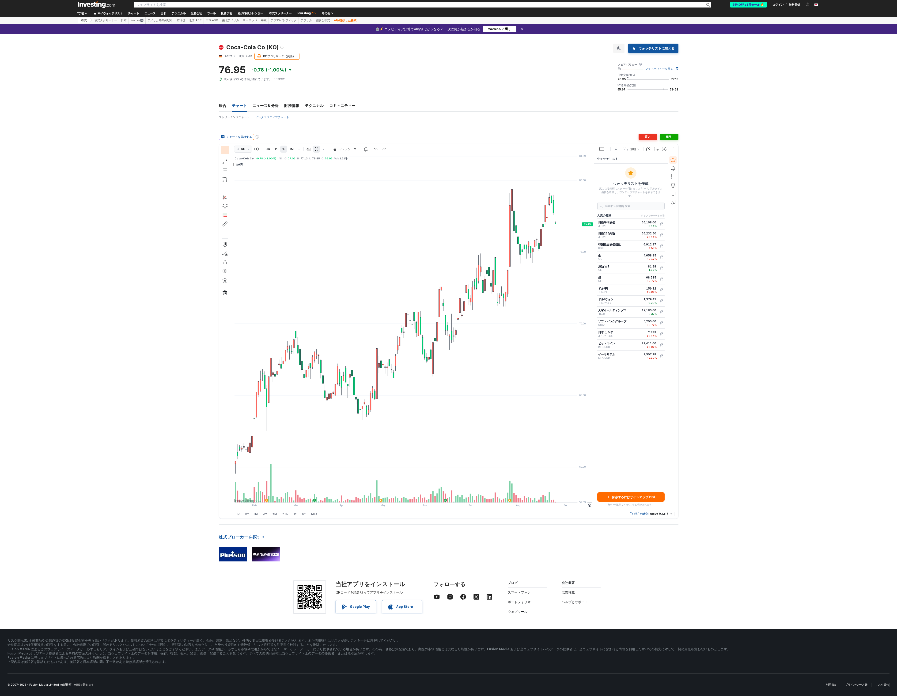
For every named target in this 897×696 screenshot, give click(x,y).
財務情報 (291, 105)
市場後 (181, 20)
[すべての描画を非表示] (225, 271)
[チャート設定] (664, 149)
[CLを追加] (661, 268)
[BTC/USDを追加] (661, 345)
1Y (295, 513)
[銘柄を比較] (256, 149)
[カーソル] (225, 150)
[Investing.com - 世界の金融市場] (96, 4)
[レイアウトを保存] (615, 149)
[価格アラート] (365, 149)
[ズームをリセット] (425, 496)
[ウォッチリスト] (673, 160)
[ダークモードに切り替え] (656, 149)
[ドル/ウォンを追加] (661, 301)
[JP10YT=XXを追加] (661, 334)
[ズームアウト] (400, 496)
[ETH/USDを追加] (661, 356)
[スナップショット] (648, 149)
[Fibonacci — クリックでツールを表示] (225, 188)
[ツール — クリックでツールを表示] (225, 224)
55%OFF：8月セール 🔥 (748, 4)
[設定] (589, 505)
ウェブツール (517, 611)
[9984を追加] (661, 323)
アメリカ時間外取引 (160, 20)
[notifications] (807, 4)
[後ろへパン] (412, 496)
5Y (304, 513)
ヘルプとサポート (575, 602)
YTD (285, 513)
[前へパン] (419, 496)
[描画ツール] (232, 331)
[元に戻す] (376, 149)
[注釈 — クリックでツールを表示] (225, 233)
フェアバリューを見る (659, 69)
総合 (222, 105)
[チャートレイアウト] (603, 149)
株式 (84, 20)
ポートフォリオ (519, 602)
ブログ (513, 583)
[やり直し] (383, 149)
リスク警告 (882, 684)
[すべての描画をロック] (225, 262)
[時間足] (299, 149)
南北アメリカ (230, 20)
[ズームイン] (406, 496)
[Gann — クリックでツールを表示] (225, 197)
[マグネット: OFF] (225, 244)
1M (292, 149)
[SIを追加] (661, 279)
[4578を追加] (661, 312)
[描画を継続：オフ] (225, 253)
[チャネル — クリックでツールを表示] (225, 170)
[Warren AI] (673, 202)
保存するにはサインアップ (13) (633, 497)
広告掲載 (568, 592)
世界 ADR (195, 20)
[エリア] (308, 149)
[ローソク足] (316, 149)
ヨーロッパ (250, 20)
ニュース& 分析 (266, 105)
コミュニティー (342, 105)
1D (283, 149)
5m (267, 149)
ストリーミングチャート (234, 117)
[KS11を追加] (661, 246)
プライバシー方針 (856, 684)
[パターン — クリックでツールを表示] (225, 206)
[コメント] (673, 193)
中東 (264, 20)
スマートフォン (519, 592)
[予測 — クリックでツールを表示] (225, 215)
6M (275, 513)
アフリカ (306, 20)
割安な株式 (323, 20)
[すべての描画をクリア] (225, 293)
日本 (124, 20)
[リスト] (673, 177)
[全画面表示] (671, 149)
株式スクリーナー (280, 13)
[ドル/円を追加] (661, 290)
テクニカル (314, 105)
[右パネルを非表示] (592, 331)
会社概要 (568, 583)
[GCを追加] (661, 257)
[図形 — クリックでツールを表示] (225, 179)
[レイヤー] (225, 281)
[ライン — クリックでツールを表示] (225, 161)
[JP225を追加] (661, 224)
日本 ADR (212, 20)
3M (265, 513)
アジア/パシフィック (284, 20)
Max (314, 513)
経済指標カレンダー (250, 13)
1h (276, 149)
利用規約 (831, 684)
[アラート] (673, 168)
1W (247, 513)
